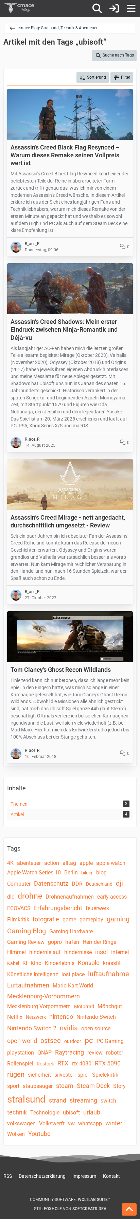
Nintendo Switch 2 (31, 1028)
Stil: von (70, 1208)
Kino (36, 963)
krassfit (112, 963)
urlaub (91, 1112)
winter (113, 1123)
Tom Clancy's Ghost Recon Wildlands (61, 669)
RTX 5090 (108, 1063)
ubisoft (71, 1112)
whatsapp (90, 1123)
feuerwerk (97, 908)
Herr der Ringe (99, 942)
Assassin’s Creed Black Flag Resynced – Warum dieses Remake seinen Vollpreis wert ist (65, 155)
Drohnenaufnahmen (70, 896)
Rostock (45, 1063)
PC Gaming (110, 1041)
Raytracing (69, 1052)
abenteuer (29, 863)
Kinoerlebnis (59, 963)
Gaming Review (26, 942)
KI (24, 963)
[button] (92, 77)
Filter (125, 77)
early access (112, 896)
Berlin (71, 872)
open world (22, 1040)
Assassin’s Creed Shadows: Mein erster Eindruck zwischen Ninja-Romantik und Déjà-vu (64, 329)
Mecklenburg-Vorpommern (43, 996)
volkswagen (21, 1123)
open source (95, 1028)
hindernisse (78, 952)
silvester (64, 1075)
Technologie (44, 1112)
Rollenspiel (20, 1063)
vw (71, 1123)
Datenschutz (51, 883)
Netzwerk (36, 1017)
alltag (69, 863)
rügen (15, 1074)
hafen (72, 942)
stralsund (26, 1099)
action (51, 863)
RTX (62, 1063)
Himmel (16, 952)
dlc (10, 896)
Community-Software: (70, 1199)
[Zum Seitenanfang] (129, 1209)
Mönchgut (110, 1006)
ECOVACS (19, 908)
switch (108, 1100)
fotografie (46, 919)
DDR (77, 884)
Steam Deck (93, 1085)
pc (89, 1040)
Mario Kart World (73, 985)
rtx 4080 (81, 1063)
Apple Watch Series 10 (34, 872)
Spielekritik (105, 1075)
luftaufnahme (108, 974)
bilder (87, 872)
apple (86, 863)
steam (64, 1085)
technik (17, 1112)
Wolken (16, 1134)
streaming (83, 1100)
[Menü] (131, 8)
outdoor (72, 1041)
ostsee (50, 1040)
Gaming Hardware (71, 931)
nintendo (61, 1016)
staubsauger (38, 1086)
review (95, 1052)
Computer (19, 884)
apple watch (110, 863)
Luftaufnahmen (28, 985)
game (69, 919)
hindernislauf (45, 952)
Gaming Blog (26, 931)
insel (101, 951)
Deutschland (99, 884)
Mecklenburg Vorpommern (39, 1006)
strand (57, 1100)
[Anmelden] (114, 8)
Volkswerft (52, 1123)
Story (119, 1086)
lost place (73, 974)
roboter (114, 1052)
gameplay (91, 919)
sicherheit (39, 1075)
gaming (118, 919)
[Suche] (97, 8)
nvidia (69, 1028)
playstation (20, 1052)
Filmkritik (18, 919)
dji (119, 883)
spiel (83, 1075)
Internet (120, 952)
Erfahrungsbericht (58, 908)
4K (10, 863)
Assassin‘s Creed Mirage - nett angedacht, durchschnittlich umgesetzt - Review (68, 521)
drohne (30, 896)
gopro (55, 942)
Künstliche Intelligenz (32, 974)
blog (101, 872)
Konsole (89, 962)
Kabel (13, 963)
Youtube (39, 1133)
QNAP (44, 1052)
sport (13, 1086)
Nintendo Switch (96, 1017)
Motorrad (84, 1006)
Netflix (14, 1017)
